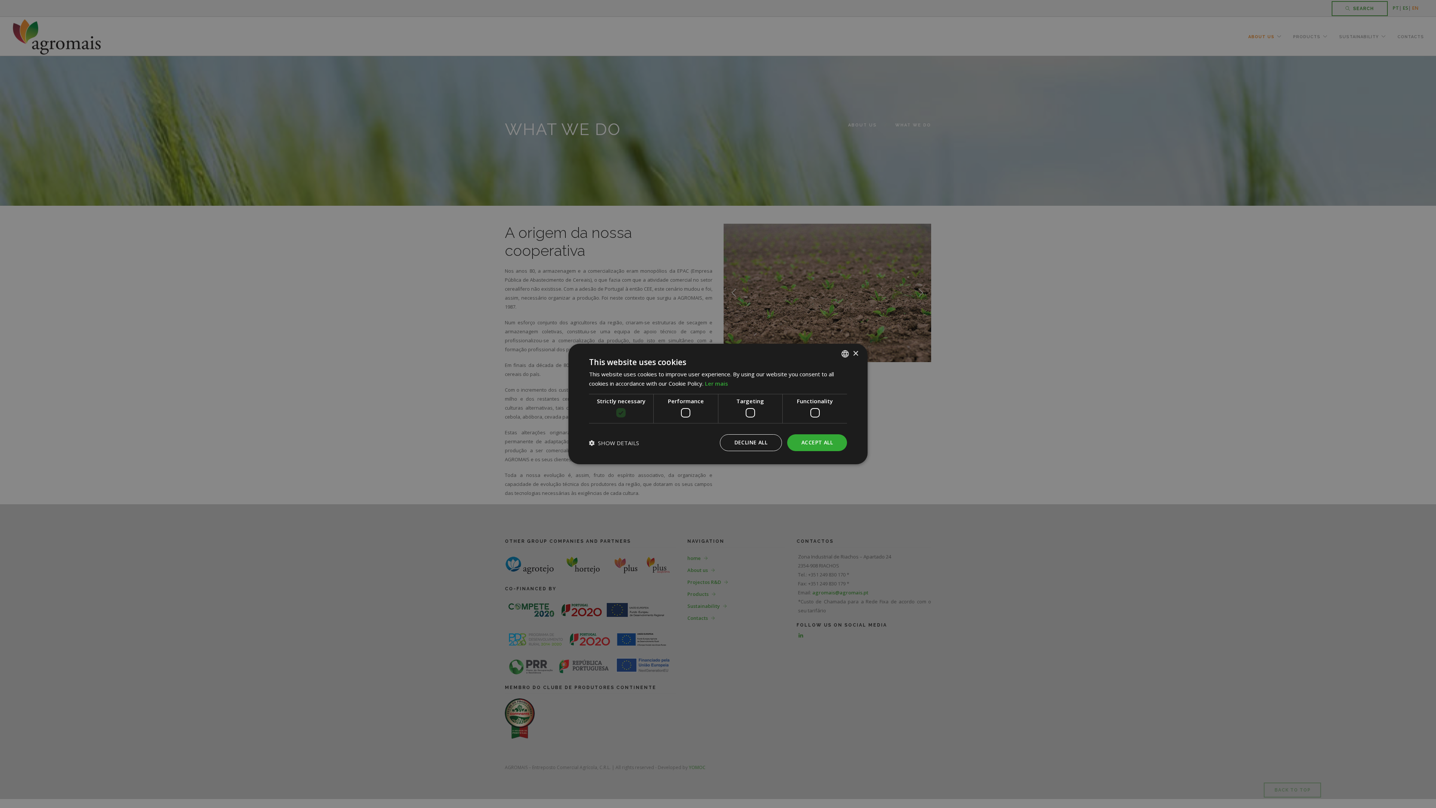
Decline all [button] (750, 442)
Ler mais (716, 383)
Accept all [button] (817, 442)
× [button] (855, 353)
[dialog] (718, 404)
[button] (614, 443)
